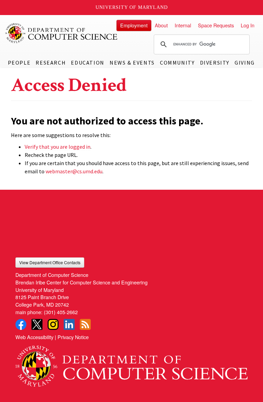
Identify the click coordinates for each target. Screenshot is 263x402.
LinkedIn (69, 324)
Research (51, 62)
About (161, 25)
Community (177, 62)
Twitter (37, 324)
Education (87, 62)
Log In (247, 25)
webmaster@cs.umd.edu (74, 171)
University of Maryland (132, 7)
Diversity (214, 62)
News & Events (132, 62)
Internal (183, 25)
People (19, 62)
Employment (134, 25)
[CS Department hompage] (131, 364)
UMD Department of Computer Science (61, 33)
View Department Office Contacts (49, 262)
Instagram (53, 324)
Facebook (20, 324)
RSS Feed (85, 324)
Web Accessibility (34, 336)
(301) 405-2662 (61, 312)
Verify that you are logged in (57, 146)
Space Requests (216, 25)
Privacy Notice (73, 336)
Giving (245, 62)
